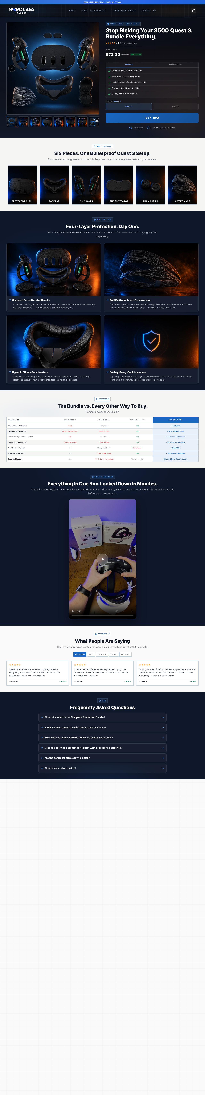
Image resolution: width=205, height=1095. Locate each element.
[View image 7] (82, 121)
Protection (102, 654)
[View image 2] (23, 121)
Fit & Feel (125, 654)
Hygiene (114, 654)
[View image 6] (70, 121)
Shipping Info (175, 64)
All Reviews (80, 654)
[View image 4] (47, 121)
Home (72, 10)
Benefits (129, 64)
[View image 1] (11, 121)
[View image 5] (58, 121)
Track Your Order (123, 10)
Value (91, 654)
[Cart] (193, 10)
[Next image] (93, 68)
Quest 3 (128, 106)
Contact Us (149, 10)
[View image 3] (35, 121)
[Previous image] (11, 68)
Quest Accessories (93, 10)
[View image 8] (94, 121)
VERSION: (113, 101)
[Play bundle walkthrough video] (102, 559)
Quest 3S (175, 106)
